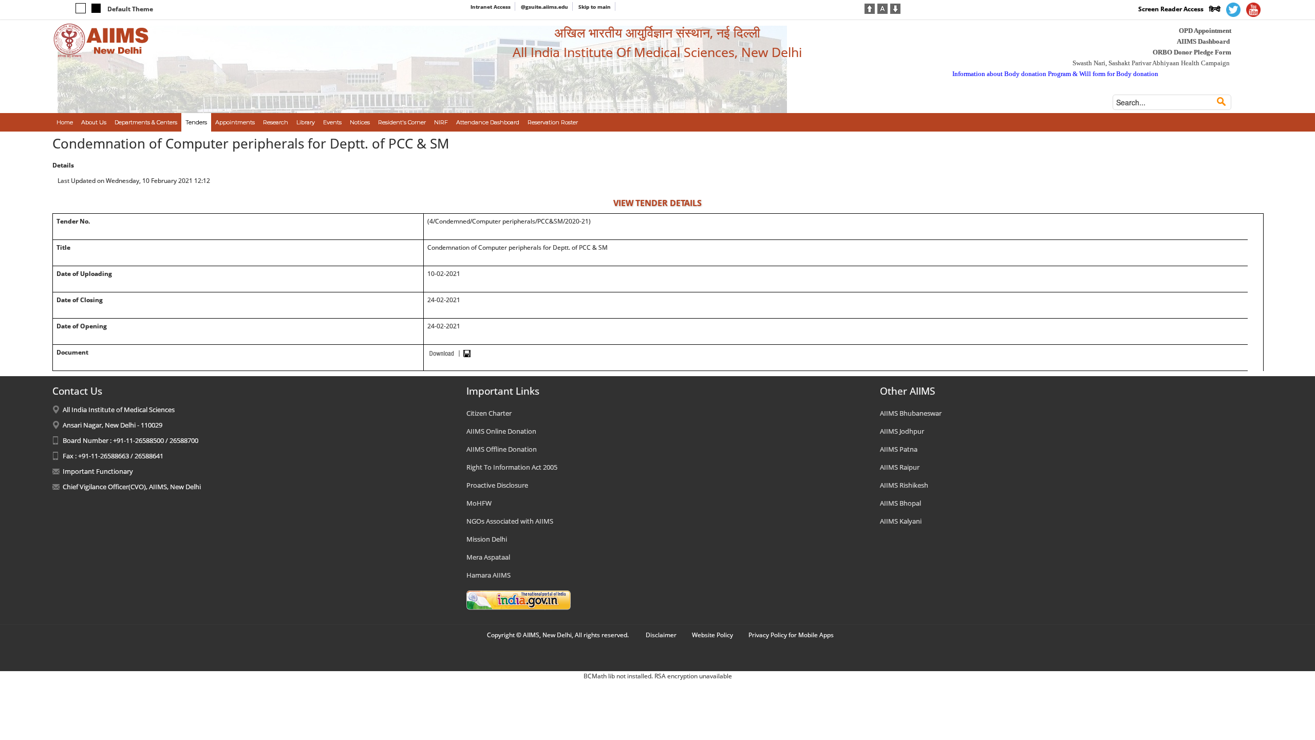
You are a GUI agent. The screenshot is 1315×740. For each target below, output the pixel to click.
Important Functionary (98, 471)
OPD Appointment (1205, 30)
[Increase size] (870, 7)
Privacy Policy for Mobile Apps (791, 635)
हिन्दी (1214, 9)
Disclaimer (661, 635)
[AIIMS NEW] (101, 40)
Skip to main (594, 6)
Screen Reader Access (1171, 9)
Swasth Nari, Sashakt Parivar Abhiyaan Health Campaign (1151, 63)
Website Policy (712, 635)
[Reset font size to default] (882, 7)
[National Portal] (518, 599)
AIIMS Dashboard (1203, 41)
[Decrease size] (895, 7)
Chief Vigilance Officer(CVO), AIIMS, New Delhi (132, 486)
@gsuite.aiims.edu (544, 6)
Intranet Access (491, 6)
